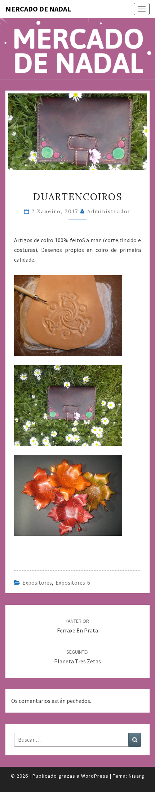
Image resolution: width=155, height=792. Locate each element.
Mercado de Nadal (38, 8)
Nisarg (137, 776)
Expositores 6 (73, 582)
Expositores (37, 582)
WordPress (94, 776)
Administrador (109, 211)
